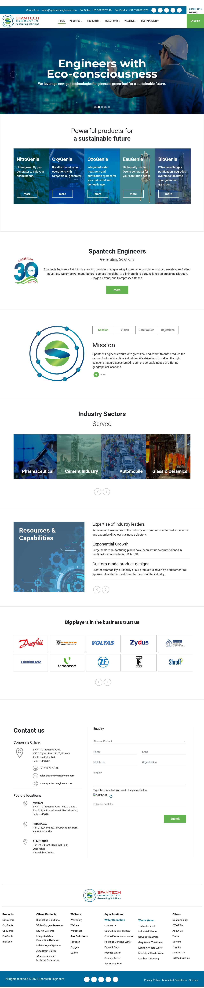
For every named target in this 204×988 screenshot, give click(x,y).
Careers (176, 941)
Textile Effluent (146, 925)
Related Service (181, 957)
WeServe (129, 21)
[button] (13, 74)
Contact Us (32, 10)
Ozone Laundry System (117, 930)
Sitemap (193, 980)
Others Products (46, 914)
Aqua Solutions (113, 914)
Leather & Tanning (148, 958)
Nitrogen (75, 941)
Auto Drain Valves (46, 950)
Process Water (112, 952)
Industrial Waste (147, 931)
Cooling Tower (112, 958)
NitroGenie (8, 919)
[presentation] (97, 491)
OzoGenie (7, 930)
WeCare (74, 925)
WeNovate (76, 930)
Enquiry (195, 21)
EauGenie (7, 936)
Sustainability (150, 21)
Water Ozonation (114, 920)
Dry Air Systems (45, 930)
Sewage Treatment (148, 936)
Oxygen (74, 947)
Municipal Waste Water (151, 953)
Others (176, 914)
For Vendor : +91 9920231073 (131, 10)
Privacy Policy (152, 980)
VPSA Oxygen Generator (49, 925)
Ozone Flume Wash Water (118, 936)
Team (175, 936)
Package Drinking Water (117, 941)
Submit (175, 818)
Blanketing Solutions (48, 919)
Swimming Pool (113, 963)
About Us (75, 21)
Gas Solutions (79, 936)
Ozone (74, 952)
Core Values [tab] (146, 330)
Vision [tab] (125, 330)
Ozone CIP (110, 925)
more (27, 194)
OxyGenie (7, 925)
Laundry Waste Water (150, 947)
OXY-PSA (177, 925)
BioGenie (7, 941)
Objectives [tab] (168, 330)
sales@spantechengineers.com (59, 10)
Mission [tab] (103, 330)
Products (93, 21)
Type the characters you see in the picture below (120, 790)
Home (61, 21)
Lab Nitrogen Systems (48, 945)
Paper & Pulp (111, 947)
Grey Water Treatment (150, 942)
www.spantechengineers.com (56, 783)
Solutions (111, 21)
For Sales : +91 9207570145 (96, 10)
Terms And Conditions (174, 980)
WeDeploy (76, 919)
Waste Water (146, 920)
